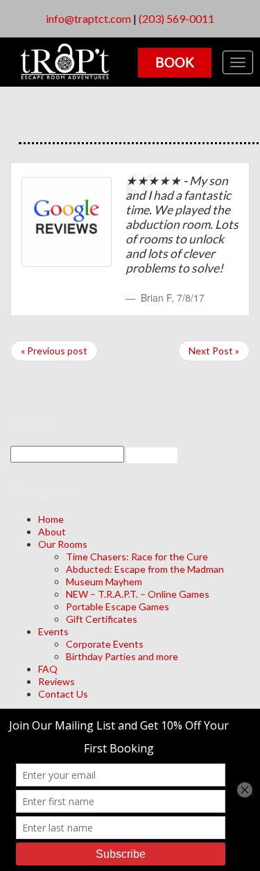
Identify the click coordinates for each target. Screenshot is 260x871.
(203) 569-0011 (176, 18)
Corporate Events (105, 644)
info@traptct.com (88, 18)
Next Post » (214, 350)
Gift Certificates (101, 619)
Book (174, 62)
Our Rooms (62, 544)
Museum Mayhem (104, 581)
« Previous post (54, 350)
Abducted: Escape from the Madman (145, 569)
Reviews (56, 681)
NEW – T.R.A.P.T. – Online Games (137, 594)
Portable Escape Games (117, 606)
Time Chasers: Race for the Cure (137, 556)
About (52, 531)
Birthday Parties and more (122, 656)
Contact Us (63, 694)
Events (53, 631)
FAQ (48, 669)
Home (51, 519)
